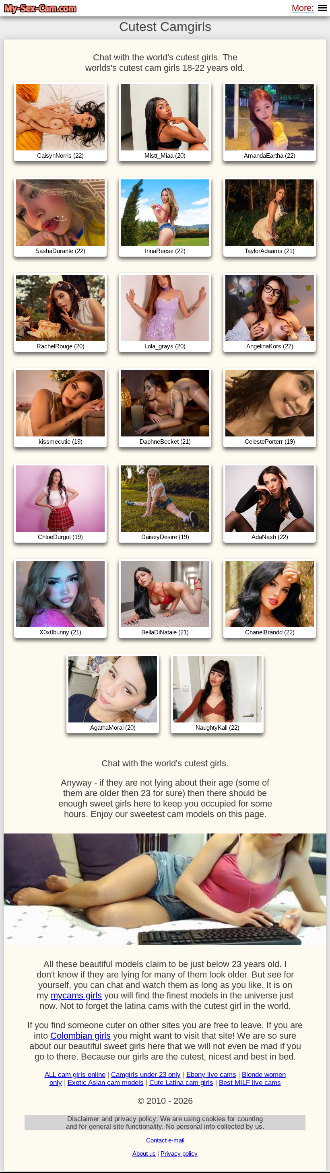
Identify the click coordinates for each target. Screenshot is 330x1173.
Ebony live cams (211, 1074)
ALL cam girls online (75, 1074)
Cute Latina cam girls (181, 1083)
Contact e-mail (165, 1140)
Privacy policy (179, 1153)
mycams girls (76, 995)
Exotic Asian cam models (106, 1083)
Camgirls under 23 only (146, 1074)
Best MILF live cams (250, 1083)
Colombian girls (80, 1036)
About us (144, 1153)
